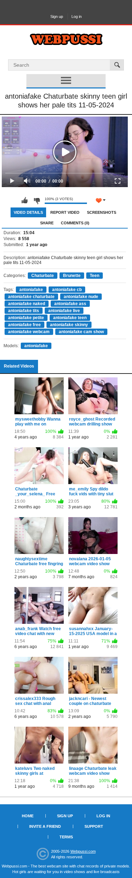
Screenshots (101, 212)
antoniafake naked (26, 303)
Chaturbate (42, 275)
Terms (66, 837)
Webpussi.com (83, 851)
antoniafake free (24, 324)
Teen (94, 275)
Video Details (28, 212)
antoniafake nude (81, 296)
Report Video (65, 212)
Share (47, 223)
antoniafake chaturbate (31, 296)
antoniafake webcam (29, 331)
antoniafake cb (67, 289)
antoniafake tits (23, 310)
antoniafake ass (70, 303)
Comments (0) (75, 223)
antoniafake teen (70, 317)
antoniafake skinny (69, 324)
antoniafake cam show (81, 331)
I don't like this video (37, 200)
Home (27, 816)
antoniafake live (64, 310)
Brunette (72, 275)
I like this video (25, 200)
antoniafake (31, 289)
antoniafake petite (26, 317)
